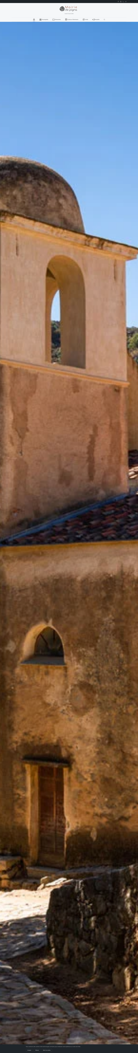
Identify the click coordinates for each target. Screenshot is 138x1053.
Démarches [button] (58, 19)
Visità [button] (86, 19)
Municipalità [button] (45, 19)
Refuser (37, 1050)
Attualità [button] (97, 19)
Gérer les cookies (47, 1050)
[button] (104, 19)
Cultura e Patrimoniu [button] (72, 19)
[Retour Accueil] (69, 8)
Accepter (29, 1050)
